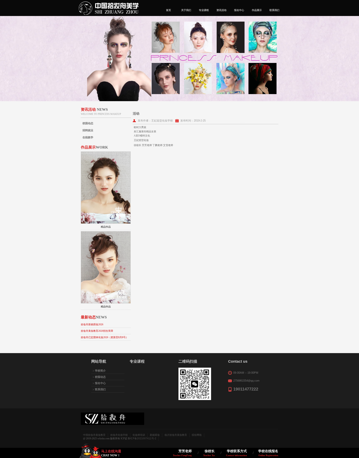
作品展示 (257, 10)
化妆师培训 (139, 434)
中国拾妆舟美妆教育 (94, 434)
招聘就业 (87, 130)
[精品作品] (106, 187)
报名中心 (239, 10)
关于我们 (186, 10)
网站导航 (98, 361)
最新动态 (94, 317)
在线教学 (87, 137)
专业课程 (204, 10)
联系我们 (274, 10)
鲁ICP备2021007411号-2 (142, 438)
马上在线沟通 (111, 453)
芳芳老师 (182, 453)
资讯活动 (221, 10)
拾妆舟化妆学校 (119, 434)
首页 (168, 10)
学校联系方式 (236, 453)
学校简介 (100, 370)
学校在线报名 (268, 453)
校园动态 (87, 123)
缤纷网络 (197, 434)
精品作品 (106, 226)
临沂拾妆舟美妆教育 (176, 434)
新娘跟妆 (155, 434)
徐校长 (209, 453)
